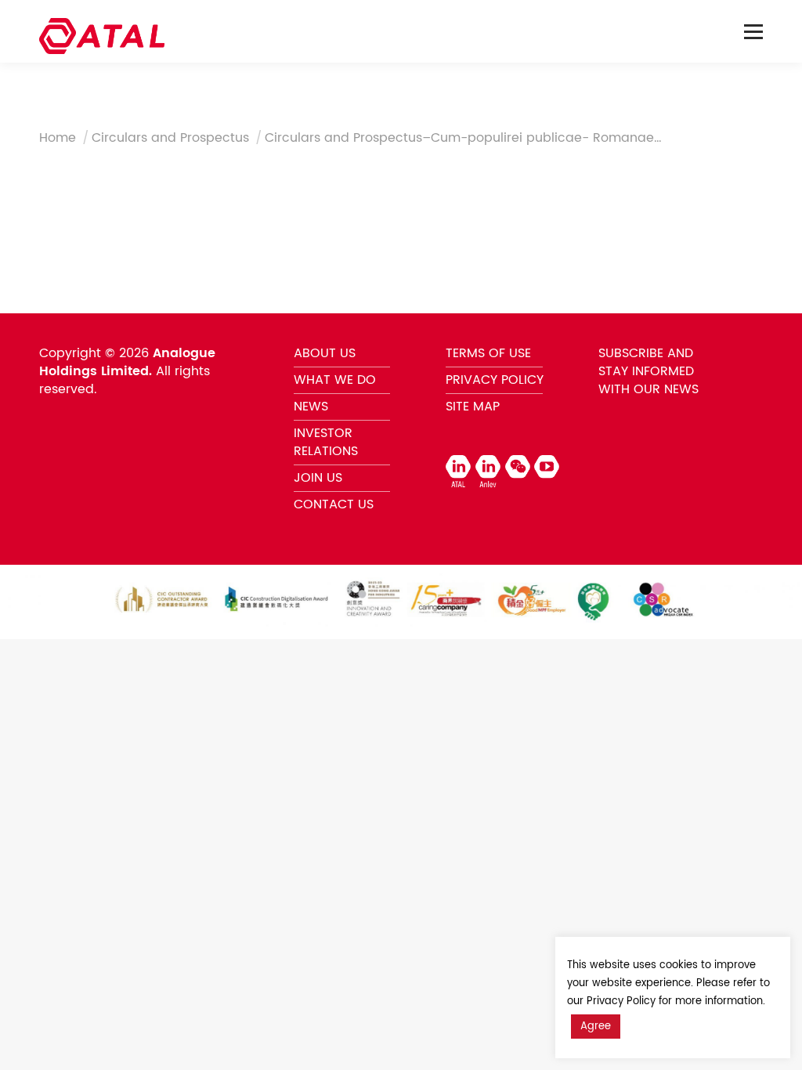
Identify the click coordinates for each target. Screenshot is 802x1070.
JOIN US (318, 478)
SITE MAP (473, 406)
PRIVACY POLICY (495, 380)
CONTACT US (334, 504)
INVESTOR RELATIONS (326, 442)
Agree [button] (595, 1026)
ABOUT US (325, 353)
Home (57, 138)
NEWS (311, 406)
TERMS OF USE (488, 353)
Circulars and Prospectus (170, 138)
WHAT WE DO (335, 380)
